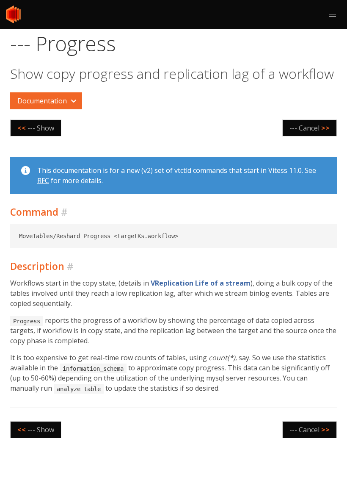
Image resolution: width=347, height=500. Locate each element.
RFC (43, 180)
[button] (333, 14)
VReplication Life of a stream (201, 283)
